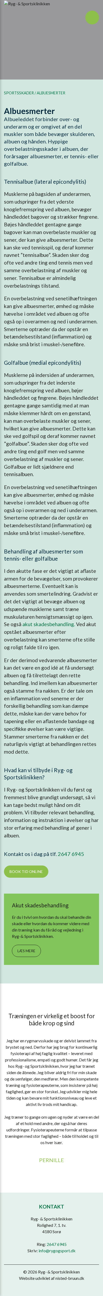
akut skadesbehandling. (49, 624)
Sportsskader (19, 93)
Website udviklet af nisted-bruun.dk (51, 1278)
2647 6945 (71, 854)
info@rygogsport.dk (57, 1250)
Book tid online (26, 871)
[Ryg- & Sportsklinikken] (28, 3)
